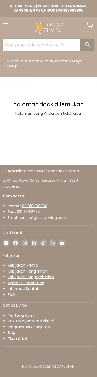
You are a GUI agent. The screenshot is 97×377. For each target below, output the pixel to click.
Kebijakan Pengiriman (28, 271)
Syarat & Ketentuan (26, 282)
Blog (12, 332)
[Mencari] (87, 45)
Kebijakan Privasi (23, 265)
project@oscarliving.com (43, 217)
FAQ (11, 294)
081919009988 (34, 205)
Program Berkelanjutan (29, 327)
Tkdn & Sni (17, 338)
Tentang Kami (21, 315)
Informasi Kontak (23, 288)
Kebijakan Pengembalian (31, 277)
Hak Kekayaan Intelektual (31, 321)
